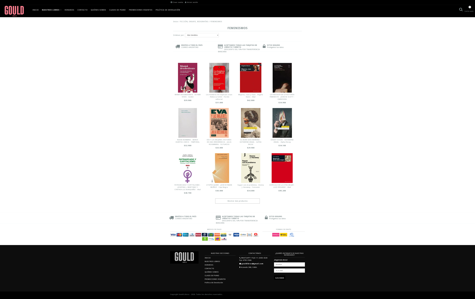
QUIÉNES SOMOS (98, 10)
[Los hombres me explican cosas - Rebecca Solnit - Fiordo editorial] (219, 78)
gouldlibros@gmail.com (252, 264)
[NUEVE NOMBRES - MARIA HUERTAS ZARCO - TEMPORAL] (187, 123)
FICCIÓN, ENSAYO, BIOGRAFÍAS (194, 22)
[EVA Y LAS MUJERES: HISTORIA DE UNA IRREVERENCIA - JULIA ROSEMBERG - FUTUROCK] (219, 123)
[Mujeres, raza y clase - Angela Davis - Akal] (250, 78)
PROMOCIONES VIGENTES (140, 10)
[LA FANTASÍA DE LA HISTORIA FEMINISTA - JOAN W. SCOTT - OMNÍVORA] (282, 78)
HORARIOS (69, 10)
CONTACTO (82, 10)
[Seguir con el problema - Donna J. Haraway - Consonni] (250, 168)
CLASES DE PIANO (117, 10)
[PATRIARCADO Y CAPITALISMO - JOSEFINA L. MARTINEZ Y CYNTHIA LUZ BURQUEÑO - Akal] (187, 168)
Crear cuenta (178, 2)
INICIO (36, 10)
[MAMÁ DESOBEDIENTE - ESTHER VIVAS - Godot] (187, 78)
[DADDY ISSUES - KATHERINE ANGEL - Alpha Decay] (282, 123)
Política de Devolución (168, 10)
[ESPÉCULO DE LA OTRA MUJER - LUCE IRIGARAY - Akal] (282, 168)
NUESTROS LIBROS (51, 10)
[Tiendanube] (299, 295)
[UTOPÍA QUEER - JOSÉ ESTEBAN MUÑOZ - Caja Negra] (219, 168)
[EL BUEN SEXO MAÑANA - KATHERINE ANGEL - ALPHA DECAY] (250, 123)
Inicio (175, 22)
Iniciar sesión (192, 2)
